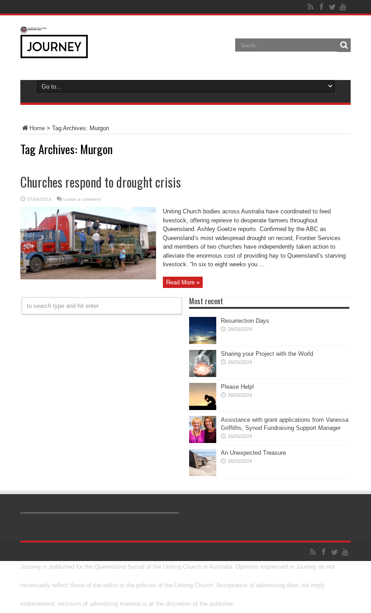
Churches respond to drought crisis (100, 182)
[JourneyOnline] (54, 51)
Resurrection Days (245, 320)
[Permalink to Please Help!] (202, 408)
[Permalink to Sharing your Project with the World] (202, 375)
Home (37, 128)
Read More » (183, 282)
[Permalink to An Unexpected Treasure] (202, 474)
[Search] (344, 45)
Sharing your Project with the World (267, 353)
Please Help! (237, 386)
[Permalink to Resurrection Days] (202, 342)
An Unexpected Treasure (253, 452)
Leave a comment (82, 199)
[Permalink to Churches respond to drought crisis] (88, 277)
